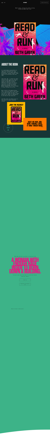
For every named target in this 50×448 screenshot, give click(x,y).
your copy (8, 127)
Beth (4, 2)
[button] (27, 299)
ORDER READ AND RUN (44, 2)
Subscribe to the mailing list (25, 284)
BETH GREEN (25, 2)
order (8, 125)
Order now (25, 279)
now (8, 130)
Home (2, 2)
